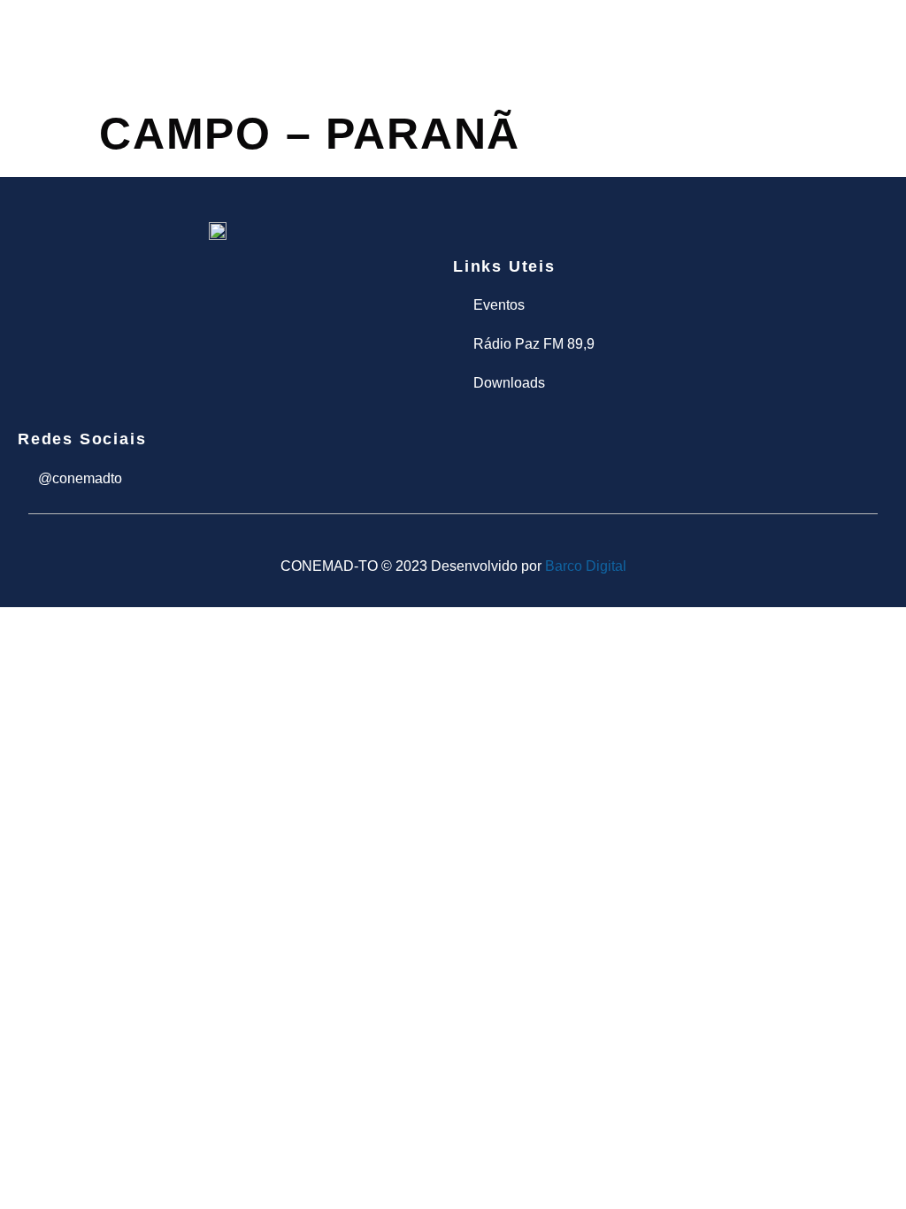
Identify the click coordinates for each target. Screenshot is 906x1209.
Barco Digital (585, 566)
